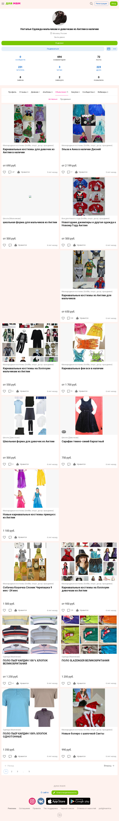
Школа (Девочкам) (11, 437)
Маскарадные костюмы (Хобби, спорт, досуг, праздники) (28, 145)
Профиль (12, 92)
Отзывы (23, 92)
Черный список (67, 808)
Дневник (35, 92)
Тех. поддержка (51, 808)
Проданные (65, 99)
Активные (52, 99)
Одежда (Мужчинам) (12, 657)
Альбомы (47, 92)
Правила (37, 808)
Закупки (75, 92)
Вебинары (103, 92)
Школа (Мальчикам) (12, 218)
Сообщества (88, 92)
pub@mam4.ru (105, 808)
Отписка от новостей (86, 808)
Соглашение (24, 808)
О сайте (45, 792)
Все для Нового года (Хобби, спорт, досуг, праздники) (86, 218)
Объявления (61, 92)
